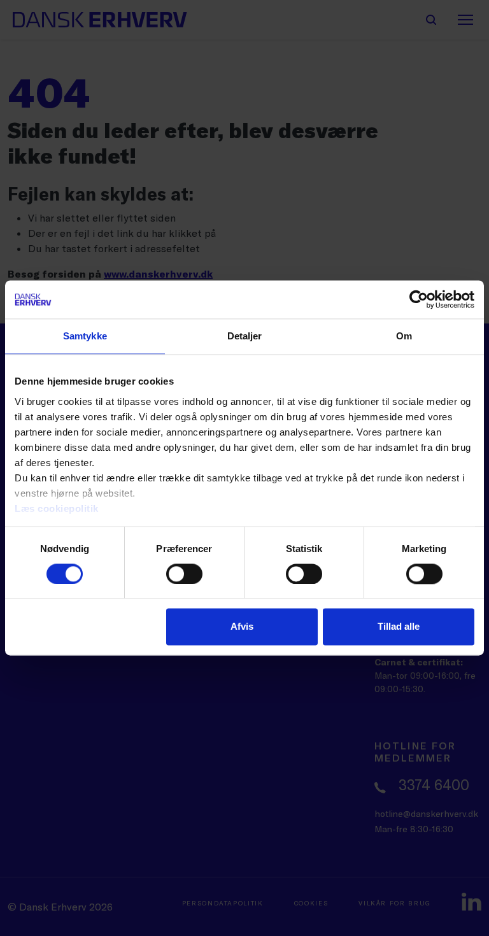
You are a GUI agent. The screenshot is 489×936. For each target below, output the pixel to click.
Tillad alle (399, 626)
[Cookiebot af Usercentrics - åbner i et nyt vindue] (418, 299)
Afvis (241, 626)
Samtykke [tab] (85, 335)
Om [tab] (404, 335)
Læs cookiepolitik (57, 508)
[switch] (184, 574)
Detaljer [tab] (244, 335)
